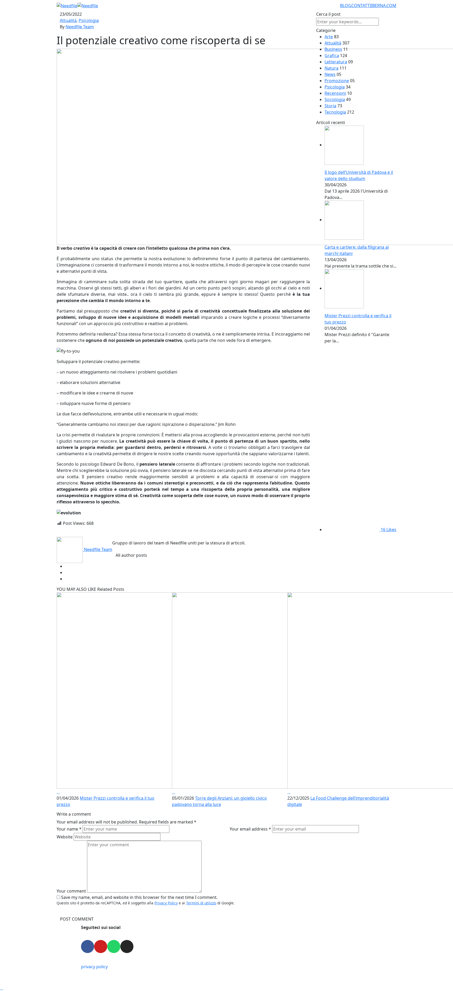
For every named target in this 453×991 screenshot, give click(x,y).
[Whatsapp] (113, 946)
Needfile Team (80, 27)
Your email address (250, 829)
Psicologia (89, 20)
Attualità (68, 20)
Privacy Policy (166, 902)
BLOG (345, 5)
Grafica (332, 55)
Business (333, 49)
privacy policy (94, 967)
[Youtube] (100, 946)
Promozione (337, 80)
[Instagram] (126, 946)
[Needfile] (77, 5)
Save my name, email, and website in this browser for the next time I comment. (139, 897)
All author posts (131, 555)
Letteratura (336, 62)
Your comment (71, 891)
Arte (329, 37)
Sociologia (335, 99)
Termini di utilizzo (201, 902)
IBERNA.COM (383, 5)
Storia (330, 106)
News (330, 74)
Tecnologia (335, 112)
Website (65, 837)
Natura (331, 68)
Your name (69, 829)
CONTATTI (361, 5)
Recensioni (335, 93)
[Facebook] (87, 946)
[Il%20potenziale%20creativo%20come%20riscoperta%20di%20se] (230, 566)
